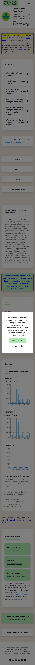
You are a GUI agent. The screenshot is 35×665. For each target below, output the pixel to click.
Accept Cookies (17, 341)
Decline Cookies (18, 346)
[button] (17, 332)
